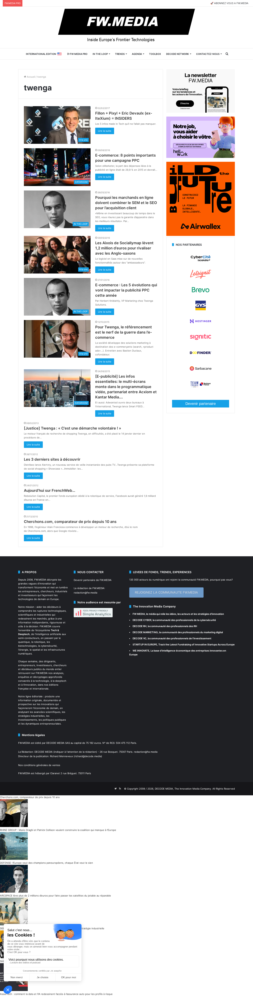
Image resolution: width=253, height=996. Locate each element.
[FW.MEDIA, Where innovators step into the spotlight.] (126, 27)
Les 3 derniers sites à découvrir (52, 459)
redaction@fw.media (85, 592)
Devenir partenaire (200, 404)
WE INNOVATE (141, 650)
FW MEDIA (139, 613)
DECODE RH (140, 626)
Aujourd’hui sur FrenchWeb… (49, 490)
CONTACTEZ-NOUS (207, 53)
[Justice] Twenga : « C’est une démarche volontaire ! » (72, 428)
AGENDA (137, 53)
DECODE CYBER (142, 620)
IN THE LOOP (100, 53)
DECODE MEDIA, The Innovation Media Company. (183, 788)
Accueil (30, 76)
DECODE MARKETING (145, 632)
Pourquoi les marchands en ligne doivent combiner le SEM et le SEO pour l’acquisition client (126, 202)
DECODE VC (140, 638)
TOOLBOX (155, 53)
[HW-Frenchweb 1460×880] (200, 156)
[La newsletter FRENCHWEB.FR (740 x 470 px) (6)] (200, 111)
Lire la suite (104, 130)
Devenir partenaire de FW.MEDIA (92, 580)
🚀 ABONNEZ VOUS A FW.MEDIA (229, 3)
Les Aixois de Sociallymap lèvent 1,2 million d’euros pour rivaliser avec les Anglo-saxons (124, 248)
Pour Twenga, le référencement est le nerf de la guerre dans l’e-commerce (123, 332)
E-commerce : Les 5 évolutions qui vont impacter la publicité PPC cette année (126, 290)
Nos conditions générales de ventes (39, 765)
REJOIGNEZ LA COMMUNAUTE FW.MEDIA (166, 592)
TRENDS (120, 53)
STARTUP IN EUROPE (145, 644)
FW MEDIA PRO (78, 53)
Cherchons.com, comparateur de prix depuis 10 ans (70, 521)
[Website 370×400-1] (200, 234)
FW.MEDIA (40, 579)
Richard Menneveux (61, 756)
